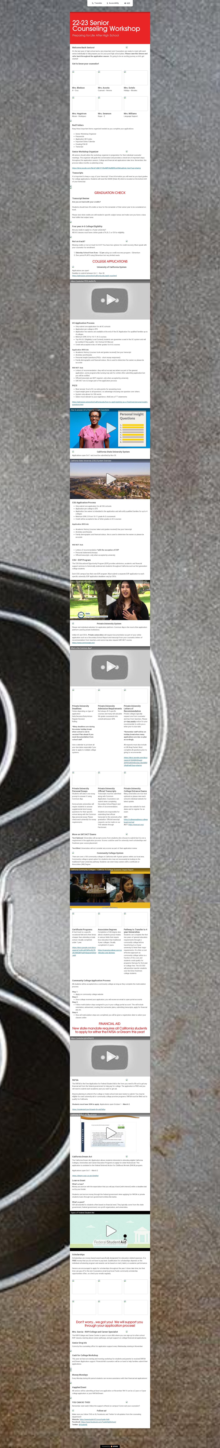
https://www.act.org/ (136, 825)
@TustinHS (83, 1425)
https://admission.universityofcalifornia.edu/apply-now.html (94, 276)
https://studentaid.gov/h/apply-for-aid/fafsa (88, 1109)
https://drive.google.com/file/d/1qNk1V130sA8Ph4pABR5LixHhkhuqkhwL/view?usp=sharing (106, 168)
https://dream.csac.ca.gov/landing (85, 1176)
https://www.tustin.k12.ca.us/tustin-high (94, 1419)
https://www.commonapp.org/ (83, 643)
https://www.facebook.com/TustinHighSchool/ (98, 1422)
